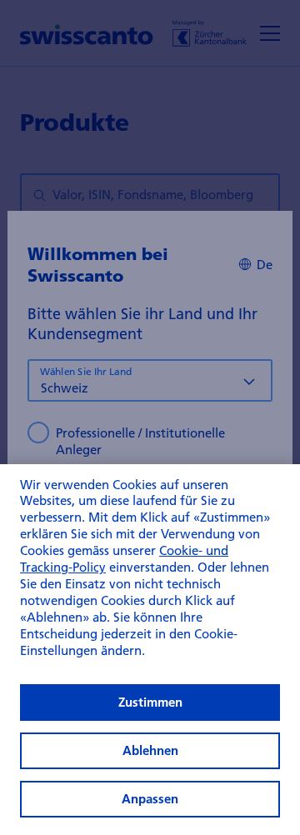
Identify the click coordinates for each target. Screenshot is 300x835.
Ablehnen (150, 750)
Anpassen (150, 799)
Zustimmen (150, 702)
